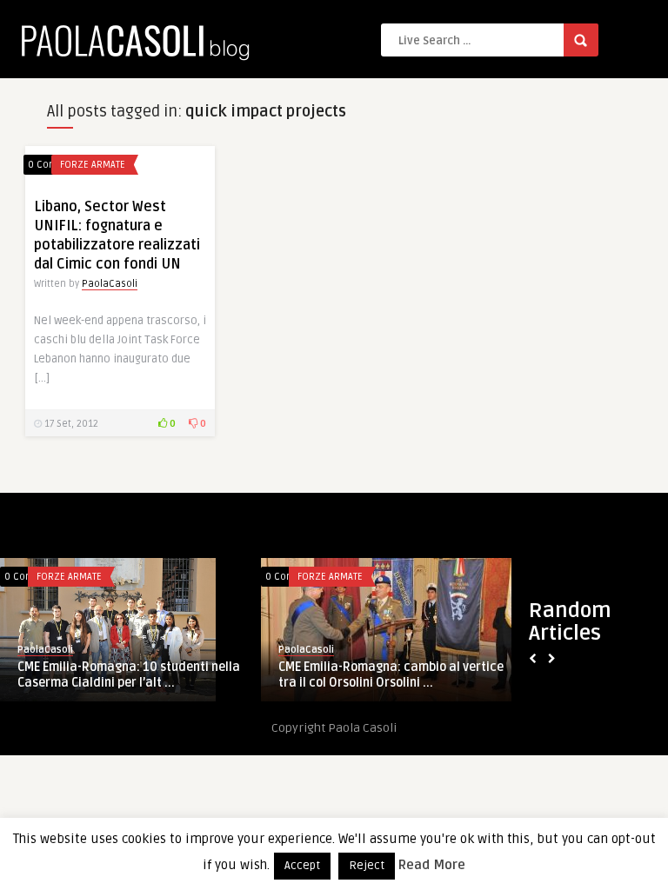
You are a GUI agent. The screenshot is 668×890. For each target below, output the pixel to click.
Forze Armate (92, 164)
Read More (431, 865)
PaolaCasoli (109, 283)
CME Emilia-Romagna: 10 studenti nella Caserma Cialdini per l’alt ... (128, 675)
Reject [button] (366, 866)
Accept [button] (302, 866)
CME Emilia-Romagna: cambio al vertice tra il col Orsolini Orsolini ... (391, 675)
